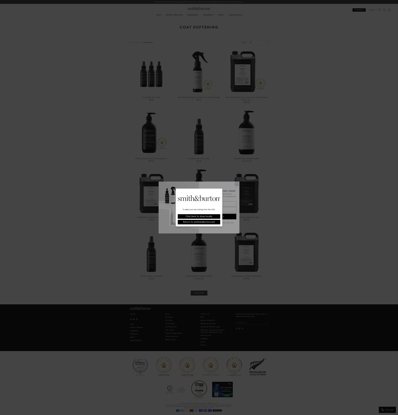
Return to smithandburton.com (199, 222)
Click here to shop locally (199, 216)
